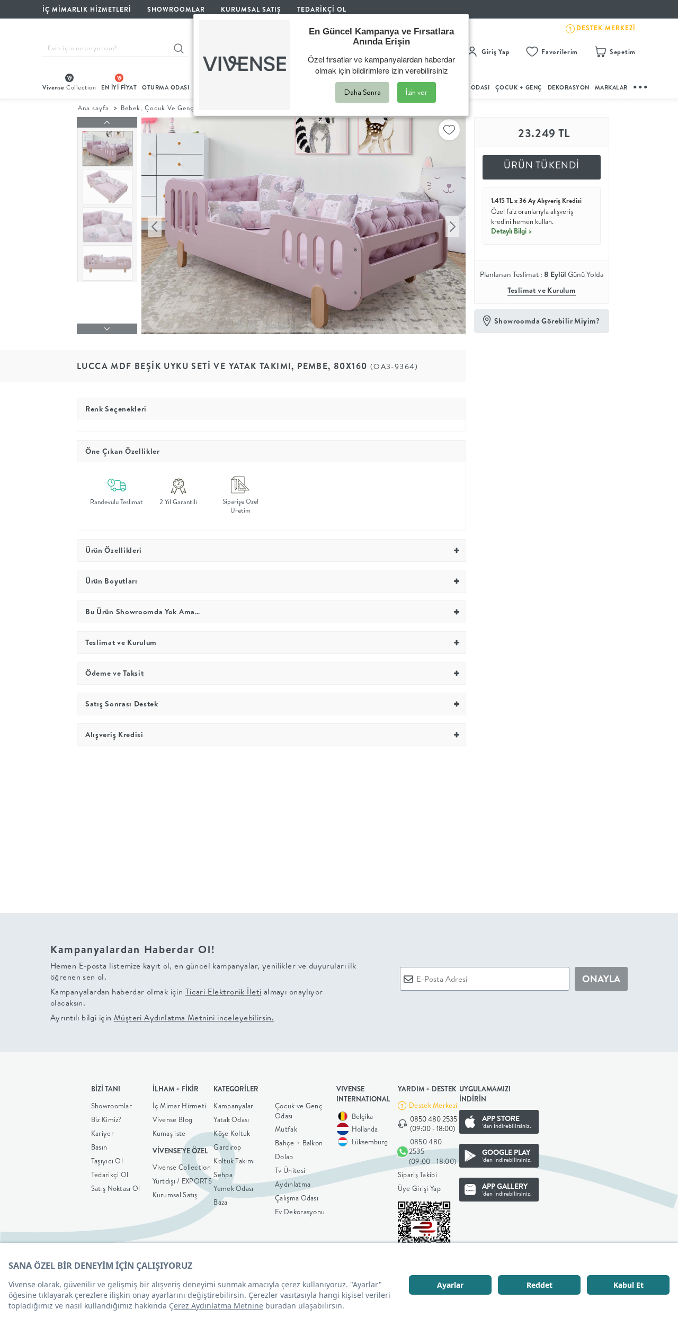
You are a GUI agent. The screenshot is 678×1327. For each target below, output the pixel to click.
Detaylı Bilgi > (511, 231)
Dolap (284, 1156)
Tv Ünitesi (290, 1170)
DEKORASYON (569, 87)
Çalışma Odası (296, 1198)
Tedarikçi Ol (321, 9)
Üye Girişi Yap (419, 1188)
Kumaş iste (169, 1133)
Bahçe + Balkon (299, 1142)
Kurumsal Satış (175, 1194)
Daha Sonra (362, 92)
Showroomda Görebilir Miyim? (547, 321)
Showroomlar (111, 1105)
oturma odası (165, 87)
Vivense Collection (182, 1167)
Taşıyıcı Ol (107, 1160)
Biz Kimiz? (106, 1119)
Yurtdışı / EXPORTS (182, 1181)
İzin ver (416, 92)
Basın (99, 1147)
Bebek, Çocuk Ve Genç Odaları (171, 107)
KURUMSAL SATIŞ (251, 9)
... (641, 85)
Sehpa (223, 1174)
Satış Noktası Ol (115, 1188)
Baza (220, 1202)
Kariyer (102, 1133)
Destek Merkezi (433, 1105)
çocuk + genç (518, 87)
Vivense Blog (173, 1119)
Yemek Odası (233, 1188)
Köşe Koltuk (231, 1133)
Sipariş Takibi (417, 1174)
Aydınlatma (292, 1184)
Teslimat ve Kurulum (541, 290)
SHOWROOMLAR (176, 9)
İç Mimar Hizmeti (180, 1105)
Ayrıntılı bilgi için (162, 1017)
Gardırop (227, 1147)
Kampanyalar (233, 1105)
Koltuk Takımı (234, 1160)
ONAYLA (601, 978)
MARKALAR (611, 87)
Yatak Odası (231, 1119)
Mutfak (286, 1129)
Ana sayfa (93, 107)
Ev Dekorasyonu (300, 1211)
